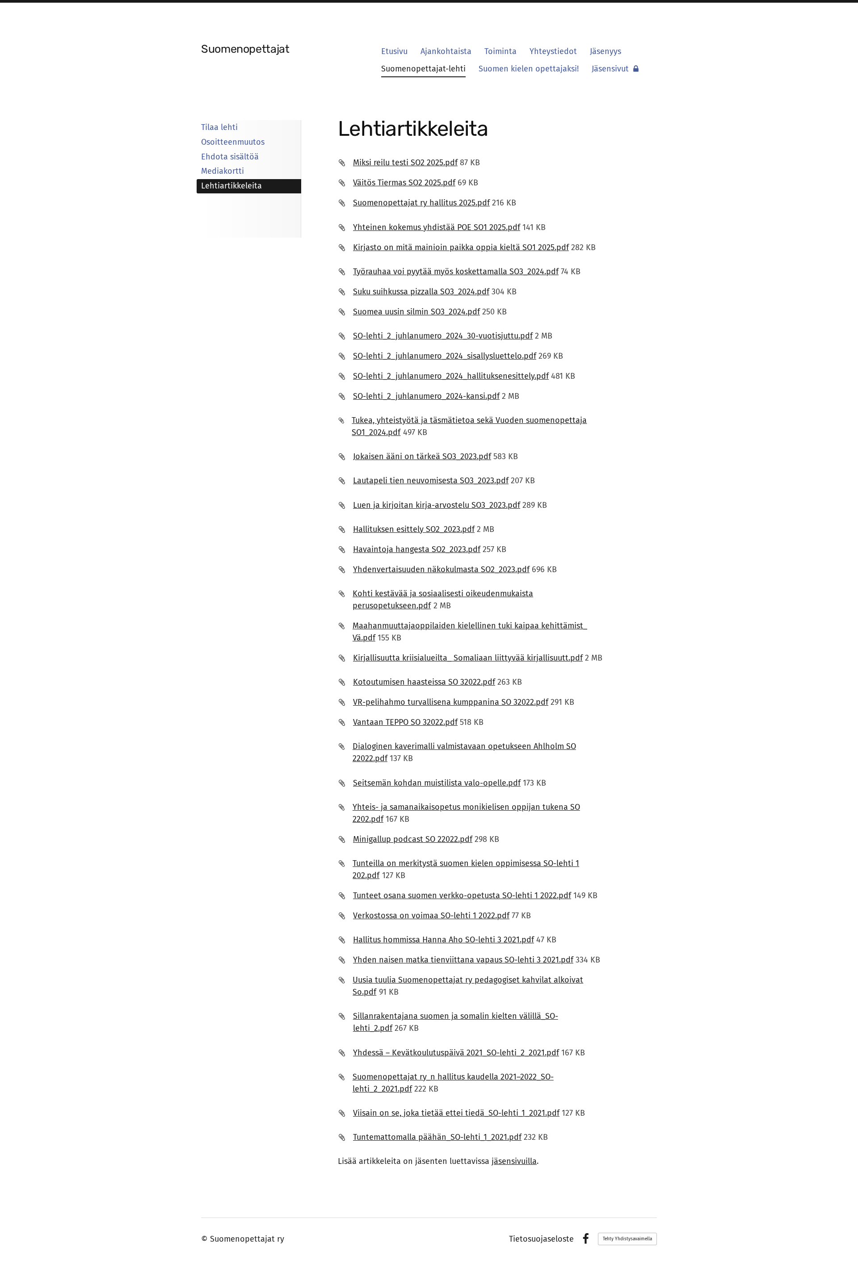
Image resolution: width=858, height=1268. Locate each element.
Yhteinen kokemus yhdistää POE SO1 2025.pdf (436, 227)
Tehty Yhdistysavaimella (627, 1239)
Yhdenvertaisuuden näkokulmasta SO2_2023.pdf (441, 569)
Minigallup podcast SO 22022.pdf (412, 839)
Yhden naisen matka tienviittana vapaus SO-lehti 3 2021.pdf (463, 960)
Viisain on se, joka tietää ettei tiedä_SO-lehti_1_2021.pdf (456, 1113)
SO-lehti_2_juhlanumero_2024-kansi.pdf (426, 396)
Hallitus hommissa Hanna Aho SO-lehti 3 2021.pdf (443, 940)
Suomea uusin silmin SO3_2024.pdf (416, 312)
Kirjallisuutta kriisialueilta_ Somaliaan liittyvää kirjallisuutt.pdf (468, 658)
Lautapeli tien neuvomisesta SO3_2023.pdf (431, 480)
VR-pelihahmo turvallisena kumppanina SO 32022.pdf (450, 702)
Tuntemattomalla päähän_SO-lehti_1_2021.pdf (437, 1137)
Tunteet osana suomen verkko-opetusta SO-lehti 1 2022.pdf (462, 895)
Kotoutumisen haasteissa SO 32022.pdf (424, 682)
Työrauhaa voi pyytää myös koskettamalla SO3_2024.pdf (456, 271)
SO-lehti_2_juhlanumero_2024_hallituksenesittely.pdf (451, 376)
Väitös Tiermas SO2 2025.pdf (404, 183)
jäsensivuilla (514, 1161)
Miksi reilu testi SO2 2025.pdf (405, 162)
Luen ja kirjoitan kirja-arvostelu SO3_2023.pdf (436, 505)
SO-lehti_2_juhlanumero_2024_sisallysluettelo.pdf (444, 356)
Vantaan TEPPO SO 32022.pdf (405, 722)
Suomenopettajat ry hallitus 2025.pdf (421, 203)
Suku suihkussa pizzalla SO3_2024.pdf (421, 292)
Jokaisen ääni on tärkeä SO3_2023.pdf (422, 456)
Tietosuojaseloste (541, 1239)
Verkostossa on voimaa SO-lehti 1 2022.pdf (431, 916)
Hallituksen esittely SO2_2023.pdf (414, 529)
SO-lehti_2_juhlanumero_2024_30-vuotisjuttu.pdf (443, 336)
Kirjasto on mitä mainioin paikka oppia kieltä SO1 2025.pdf (461, 247)
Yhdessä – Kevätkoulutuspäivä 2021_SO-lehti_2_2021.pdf (456, 1053)
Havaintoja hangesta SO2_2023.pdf (416, 549)
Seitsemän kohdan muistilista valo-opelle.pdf (437, 783)
